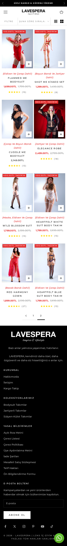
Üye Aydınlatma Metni (18, 450)
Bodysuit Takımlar (15, 404)
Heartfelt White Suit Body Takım (49, 224)
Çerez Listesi (12, 438)
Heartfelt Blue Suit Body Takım (49, 294)
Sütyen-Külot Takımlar (18, 416)
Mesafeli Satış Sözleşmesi (20, 462)
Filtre (8, 21)
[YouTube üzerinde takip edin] (42, 526)
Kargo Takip (11, 388)
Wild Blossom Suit (17, 225)
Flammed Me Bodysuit (17, 80)
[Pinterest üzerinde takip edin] (33, 526)
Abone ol (17, 514)
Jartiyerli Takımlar (15, 410)
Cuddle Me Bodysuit (17, 154)
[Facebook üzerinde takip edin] (5, 526)
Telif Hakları (11, 468)
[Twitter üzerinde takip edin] (14, 526)
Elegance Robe (50, 148)
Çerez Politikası (13, 444)
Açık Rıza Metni (13, 432)
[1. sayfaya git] (26, 316)
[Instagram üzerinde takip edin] (24, 526)
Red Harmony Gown (17, 294)
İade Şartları (11, 456)
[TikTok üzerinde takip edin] (52, 526)
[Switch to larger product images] (55, 21)
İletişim (8, 382)
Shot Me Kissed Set (50, 82)
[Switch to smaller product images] (61, 21)
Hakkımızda (11, 376)
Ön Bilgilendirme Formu (19, 474)
